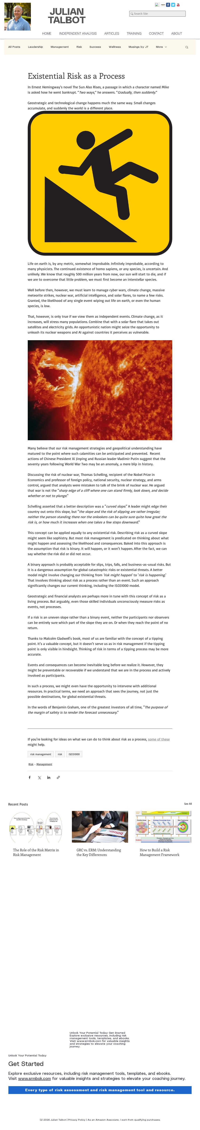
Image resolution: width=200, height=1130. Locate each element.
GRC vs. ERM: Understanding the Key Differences (99, 852)
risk (60, 754)
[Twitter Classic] (173, 5)
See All (188, 803)
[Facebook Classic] (168, 5)
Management (60, 47)
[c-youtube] (178, 5)
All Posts (14, 47)
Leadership (35, 47)
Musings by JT (138, 47)
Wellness (115, 47)
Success (95, 47)
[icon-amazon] (163, 5)
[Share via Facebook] (29, 777)
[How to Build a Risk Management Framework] (163, 827)
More (159, 47)
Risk (79, 47)
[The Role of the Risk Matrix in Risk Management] (36, 827)
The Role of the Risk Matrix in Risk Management (36, 852)
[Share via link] (58, 777)
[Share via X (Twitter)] (39, 777)
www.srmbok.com (34, 1079)
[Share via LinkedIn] (49, 777)
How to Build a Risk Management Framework (159, 852)
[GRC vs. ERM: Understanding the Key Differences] (100, 827)
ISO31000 (74, 754)
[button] (187, 47)
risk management (40, 754)
